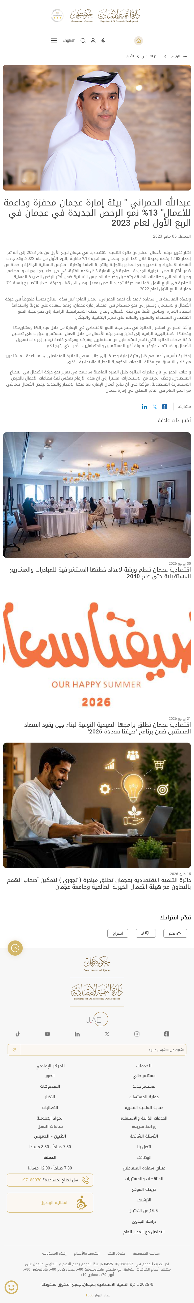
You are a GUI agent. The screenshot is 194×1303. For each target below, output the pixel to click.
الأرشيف (144, 1200)
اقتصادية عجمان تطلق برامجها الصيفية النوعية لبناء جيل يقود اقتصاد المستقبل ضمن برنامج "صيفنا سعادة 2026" (107, 728)
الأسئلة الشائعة (144, 1136)
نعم (172, 933)
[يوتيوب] (47, 1033)
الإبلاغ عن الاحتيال (144, 1211)
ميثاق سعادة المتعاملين (144, 1168)
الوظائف (144, 1157)
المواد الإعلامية (50, 1118)
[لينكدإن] (77, 1033)
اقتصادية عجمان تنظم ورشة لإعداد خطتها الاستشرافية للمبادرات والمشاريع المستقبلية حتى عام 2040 (100, 573)
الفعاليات (50, 1107)
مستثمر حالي (144, 1076)
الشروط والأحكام (87, 1253)
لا (142, 933)
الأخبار (130, 56)
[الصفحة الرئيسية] (138, 40)
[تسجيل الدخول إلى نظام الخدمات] (93, 40)
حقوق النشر (116, 1253)
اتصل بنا (144, 1147)
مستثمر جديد (144, 1086)
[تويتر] (107, 1033)
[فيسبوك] (166, 1033)
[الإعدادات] (103, 40)
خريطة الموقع (144, 1189)
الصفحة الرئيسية (179, 56)
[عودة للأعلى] (15, 948)
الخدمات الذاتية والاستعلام (143, 1118)
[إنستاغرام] (136, 1033)
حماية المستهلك (144, 1097)
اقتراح (118, 933)
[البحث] (83, 40)
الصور (50, 1076)
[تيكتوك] (17, 1033)
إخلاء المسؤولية (54, 1253)
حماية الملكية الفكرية (144, 1107)
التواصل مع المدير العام (144, 1232)
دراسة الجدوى (144, 1221)
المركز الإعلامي (151, 56)
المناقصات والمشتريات (144, 1179)
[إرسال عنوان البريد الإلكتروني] (14, 1049)
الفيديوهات (50, 1086)
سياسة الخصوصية (146, 1253)
